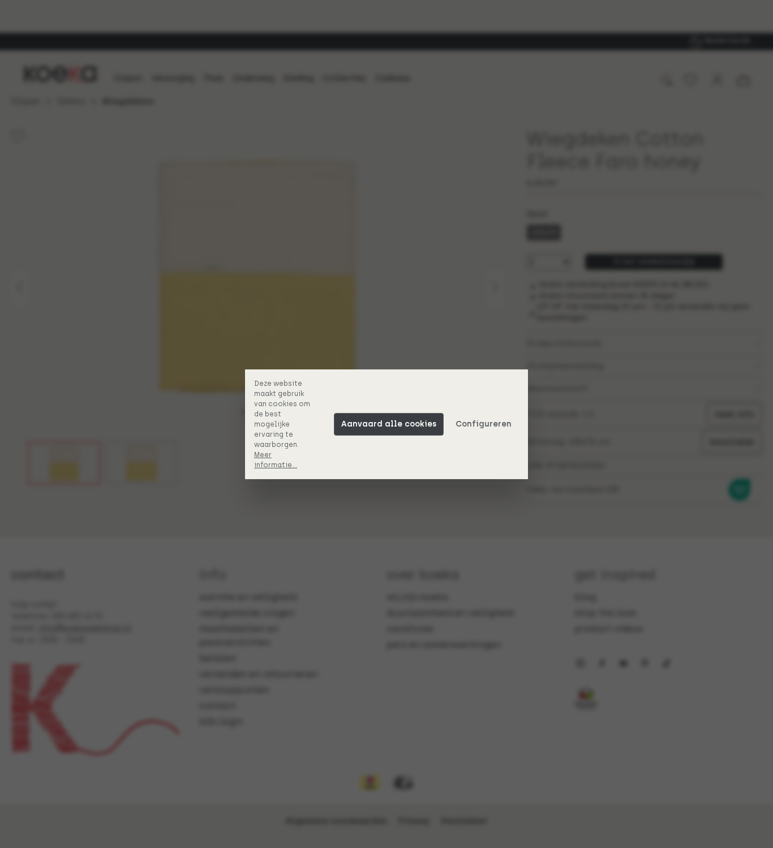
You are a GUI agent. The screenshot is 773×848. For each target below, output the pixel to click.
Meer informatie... (275, 460)
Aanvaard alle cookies (388, 424)
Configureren (484, 424)
